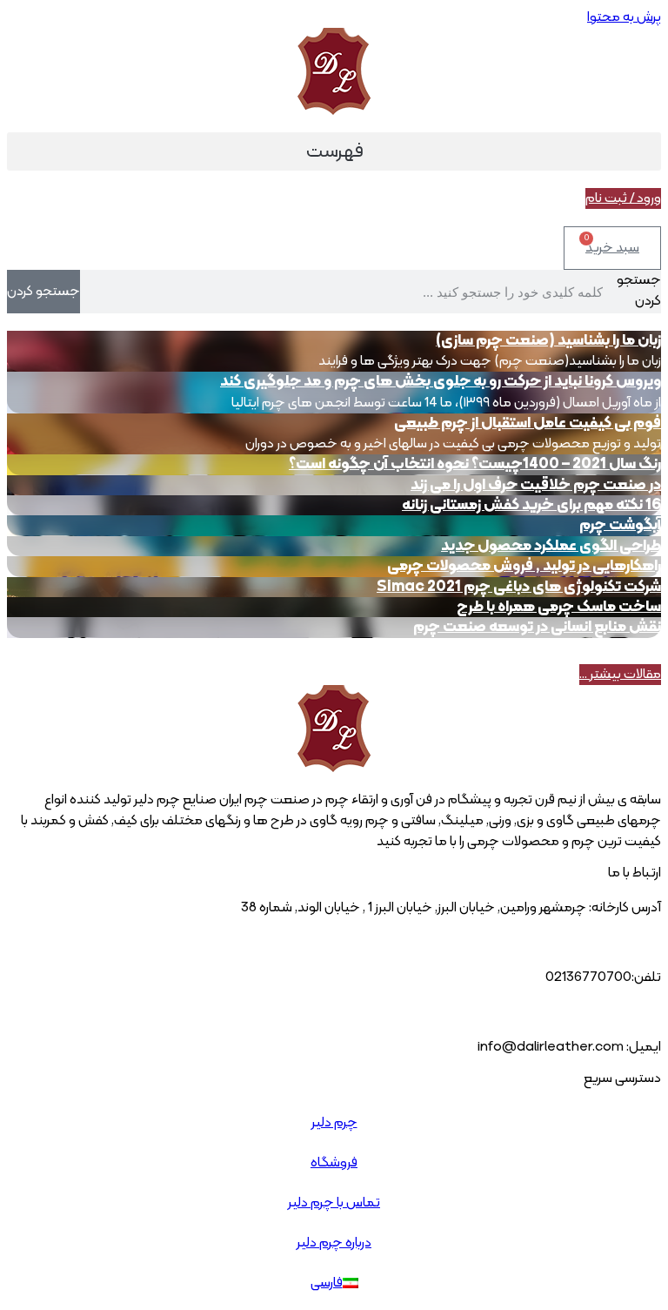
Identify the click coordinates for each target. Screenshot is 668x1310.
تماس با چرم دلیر (334, 1202)
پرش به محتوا (624, 17)
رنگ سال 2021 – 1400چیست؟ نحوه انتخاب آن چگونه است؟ (475, 464)
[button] (334, 151)
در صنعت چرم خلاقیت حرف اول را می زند (536, 485)
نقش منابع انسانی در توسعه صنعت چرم (537, 627)
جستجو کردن (639, 291)
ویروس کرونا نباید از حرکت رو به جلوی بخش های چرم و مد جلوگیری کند (440, 381)
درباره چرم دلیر (334, 1243)
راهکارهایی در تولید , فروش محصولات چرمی (524, 566)
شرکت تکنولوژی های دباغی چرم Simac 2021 (519, 587)
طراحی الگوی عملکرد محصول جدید (551, 546)
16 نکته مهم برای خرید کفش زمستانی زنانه (531, 505)
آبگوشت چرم (620, 525)
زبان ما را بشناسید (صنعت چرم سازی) (548, 341)
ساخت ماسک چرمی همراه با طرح (559, 607)
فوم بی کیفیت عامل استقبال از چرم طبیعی (527, 423)
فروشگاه (334, 1162)
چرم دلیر (334, 1122)
